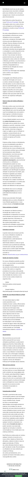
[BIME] (4, 3)
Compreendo (18, 475)
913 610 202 (11, 465)
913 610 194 (17, 465)
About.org (12, 254)
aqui (9, 70)
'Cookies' (12, 475)
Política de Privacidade (12, 22)
